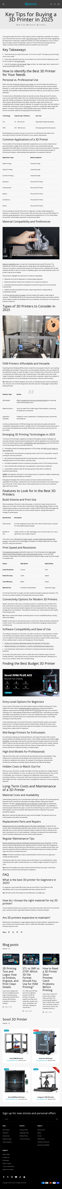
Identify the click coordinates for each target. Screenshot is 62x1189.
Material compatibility (9, 264)
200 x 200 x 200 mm (42, 506)
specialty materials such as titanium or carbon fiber (30, 804)
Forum (39, 1136)
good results (21, 61)
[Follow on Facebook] (4, 1177)
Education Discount (43, 1142)
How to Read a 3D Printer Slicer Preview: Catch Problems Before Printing (50, 979)
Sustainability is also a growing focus (35, 443)
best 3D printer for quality (17, 295)
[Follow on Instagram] (12, 1177)
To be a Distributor (8, 1166)
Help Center (6, 1154)
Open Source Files (8, 1169)
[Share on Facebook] (8, 932)
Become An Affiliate (43, 1145)
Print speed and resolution (11, 552)
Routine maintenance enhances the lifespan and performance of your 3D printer (27, 843)
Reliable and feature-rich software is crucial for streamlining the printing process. (29, 646)
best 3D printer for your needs (24, 84)
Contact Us (6, 1157)
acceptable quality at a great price (29, 708)
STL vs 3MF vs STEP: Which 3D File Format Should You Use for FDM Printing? (31, 978)
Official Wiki (41, 1139)
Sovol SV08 (37, 710)
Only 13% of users (31, 39)
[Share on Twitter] (13, 932)
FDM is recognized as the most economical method (32, 400)
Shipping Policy (24, 1133)
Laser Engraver (7, 1142)
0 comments (42, 25)
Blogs (39, 1133)
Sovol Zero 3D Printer (46, 1058)
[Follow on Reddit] (24, 1177)
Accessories (6, 1136)
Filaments (5, 1133)
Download (6, 1160)
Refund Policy (24, 1136)
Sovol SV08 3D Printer (16, 1058)
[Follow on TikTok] (20, 1177)
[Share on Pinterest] (17, 932)
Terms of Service (25, 1139)
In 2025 (16, 146)
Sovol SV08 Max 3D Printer (16, 1097)
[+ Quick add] (27, 1053)
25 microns (27, 106)
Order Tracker (7, 1163)
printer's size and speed (19, 64)
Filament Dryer (7, 1139)
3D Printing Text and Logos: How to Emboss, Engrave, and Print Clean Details (10, 978)
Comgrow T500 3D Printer (45, 1097)
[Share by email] (21, 932)
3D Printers (6, 1130)
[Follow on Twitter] (8, 1177)
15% (49, 855)
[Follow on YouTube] (16, 1177)
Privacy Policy (24, 1130)
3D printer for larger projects (23, 539)
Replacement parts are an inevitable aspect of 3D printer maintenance (24, 826)
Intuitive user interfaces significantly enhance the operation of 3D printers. (27, 643)
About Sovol (41, 1130)
